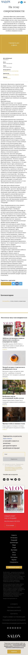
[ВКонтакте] (17, 283)
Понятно (14, 651)
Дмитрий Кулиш (7, 71)
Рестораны (14, 557)
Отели (14, 555)
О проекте (14, 604)
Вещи (14, 545)
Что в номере (10, 525)
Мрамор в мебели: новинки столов (13, 424)
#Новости (4, 349)
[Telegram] (20, 283)
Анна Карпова (14, 71)
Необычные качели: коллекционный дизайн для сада (13, 397)
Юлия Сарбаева (7, 74)
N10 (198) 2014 (6, 78)
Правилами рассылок (10, 470)
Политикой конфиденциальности (13, 468)
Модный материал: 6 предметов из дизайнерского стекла (13, 368)
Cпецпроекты (14, 562)
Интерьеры (14, 537)
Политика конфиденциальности (14, 623)
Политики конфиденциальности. (15, 647)
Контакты (14, 613)
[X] (13, 283)
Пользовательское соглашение (14, 620)
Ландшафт (14, 540)
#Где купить (5, 378)
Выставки (14, 550)
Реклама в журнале (14, 610)
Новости (14, 535)
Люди (14, 547)
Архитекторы (14, 542)
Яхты (14, 552)
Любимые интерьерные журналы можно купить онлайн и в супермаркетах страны (13, 340)
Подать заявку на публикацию (14, 617)
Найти (19, 2)
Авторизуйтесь (6, 301)
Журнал (14, 559)
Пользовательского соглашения (13, 467)
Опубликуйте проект (14, 567)
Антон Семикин (15, 74)
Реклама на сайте (14, 607)
